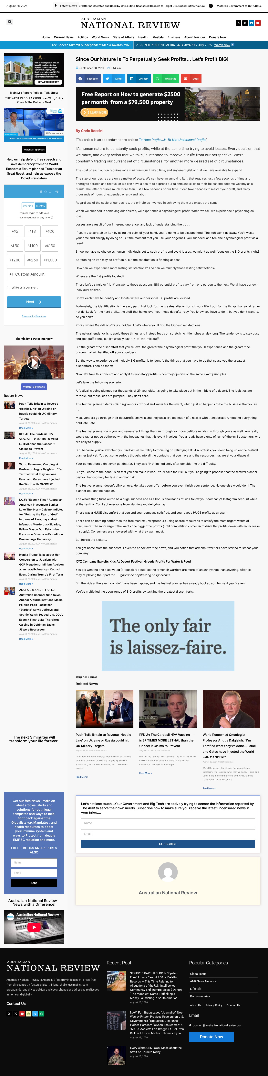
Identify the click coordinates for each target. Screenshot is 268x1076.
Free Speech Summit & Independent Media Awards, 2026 (90, 45)
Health (143, 37)
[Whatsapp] (41, 1013)
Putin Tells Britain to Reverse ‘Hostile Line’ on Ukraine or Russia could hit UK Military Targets (103, 740)
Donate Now (218, 37)
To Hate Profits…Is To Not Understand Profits (172, 140)
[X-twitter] (238, 23)
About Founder (194, 37)
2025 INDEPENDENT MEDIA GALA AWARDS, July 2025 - (183, 45)
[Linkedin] (251, 23)
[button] (9, 22)
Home (46, 37)
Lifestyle (157, 37)
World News (100, 37)
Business (174, 37)
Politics (82, 37)
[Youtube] (22, 1013)
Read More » (26, 427)
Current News (64, 37)
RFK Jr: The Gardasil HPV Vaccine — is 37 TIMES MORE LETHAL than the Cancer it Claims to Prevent (166, 740)
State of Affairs (123, 37)
